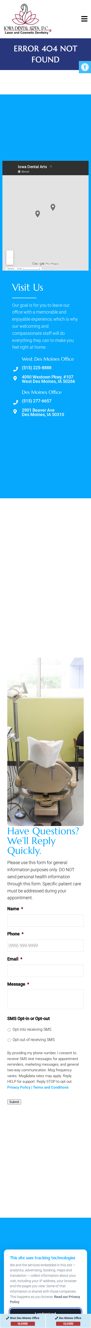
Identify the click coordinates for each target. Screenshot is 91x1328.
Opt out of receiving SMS (34, 1039)
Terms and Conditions (51, 1087)
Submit (14, 1102)
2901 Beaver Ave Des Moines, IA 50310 (43, 412)
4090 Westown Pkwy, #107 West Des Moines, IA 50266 (48, 379)
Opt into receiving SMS (32, 1029)
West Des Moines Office (24, 1321)
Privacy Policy (18, 1087)
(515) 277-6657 (36, 401)
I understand (45, 1314)
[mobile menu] (84, 19)
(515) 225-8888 (36, 368)
